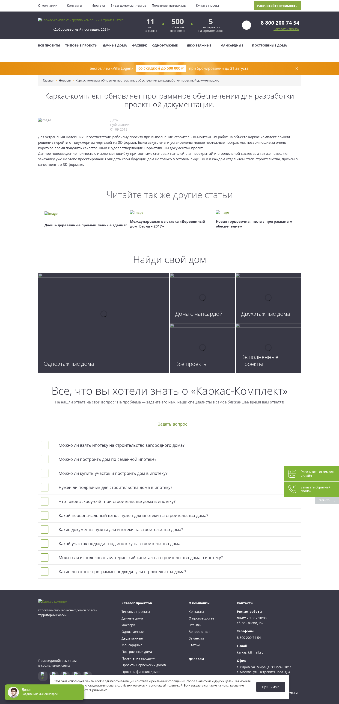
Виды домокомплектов (128, 5)
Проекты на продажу (138, 658)
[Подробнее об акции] (169, 68)
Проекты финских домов (141, 671)
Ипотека (98, 5)
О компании (47, 5)
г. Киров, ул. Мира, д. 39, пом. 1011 (264, 667)
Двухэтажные (199, 45)
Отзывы (195, 625)
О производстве (201, 618)
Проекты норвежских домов (144, 665)
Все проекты (49, 45)
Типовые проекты (81, 45)
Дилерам (196, 659)
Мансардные (231, 45)
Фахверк (139, 45)
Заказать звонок (286, 29)
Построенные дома (269, 45)
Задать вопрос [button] (172, 424)
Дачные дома (115, 45)
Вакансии (196, 638)
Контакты (74, 5)
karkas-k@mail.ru (250, 652)
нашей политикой (169, 685)
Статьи (194, 645)
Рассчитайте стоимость (277, 5)
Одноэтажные (165, 45)
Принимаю (271, 687)
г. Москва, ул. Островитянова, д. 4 (263, 672)
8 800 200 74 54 (280, 22)
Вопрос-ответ (199, 631)
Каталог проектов (137, 603)
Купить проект (207, 5)
